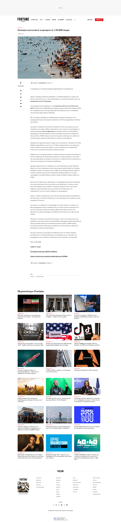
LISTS (41, 19)
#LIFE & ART (32, 276)
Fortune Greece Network (40, 487)
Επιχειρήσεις (58, 480)
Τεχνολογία (58, 484)
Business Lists (38, 480)
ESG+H (74, 477)
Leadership (58, 494)
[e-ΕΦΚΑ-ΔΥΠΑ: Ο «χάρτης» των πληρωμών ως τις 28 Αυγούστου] (59, 358)
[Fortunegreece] (23, 21)
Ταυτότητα (95, 480)
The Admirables (69, 19)
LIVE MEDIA (47, 19)
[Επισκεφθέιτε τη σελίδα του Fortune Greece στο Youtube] (61, 505)
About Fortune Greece (96, 477)
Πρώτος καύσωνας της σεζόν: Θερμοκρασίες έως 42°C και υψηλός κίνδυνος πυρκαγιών (58, 427)
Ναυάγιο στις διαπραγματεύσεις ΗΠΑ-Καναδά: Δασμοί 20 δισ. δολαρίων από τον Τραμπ (59, 344)
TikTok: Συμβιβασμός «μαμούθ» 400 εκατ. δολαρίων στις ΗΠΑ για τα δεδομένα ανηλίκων (87, 344)
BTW (72, 510)
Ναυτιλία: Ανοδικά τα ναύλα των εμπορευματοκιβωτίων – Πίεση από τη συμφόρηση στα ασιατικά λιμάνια (28, 371)
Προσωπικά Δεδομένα (96, 494)
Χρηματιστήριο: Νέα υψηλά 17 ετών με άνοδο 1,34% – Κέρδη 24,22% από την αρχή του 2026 (30, 344)
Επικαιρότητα (58, 477)
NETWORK (54, 19)
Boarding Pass (75, 480)
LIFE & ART (20, 27)
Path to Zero (75, 491)
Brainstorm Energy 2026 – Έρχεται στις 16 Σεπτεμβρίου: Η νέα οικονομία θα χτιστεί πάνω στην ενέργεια (59, 456)
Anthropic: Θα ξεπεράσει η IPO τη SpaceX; (86, 370)
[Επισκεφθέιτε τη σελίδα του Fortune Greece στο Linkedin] (58, 505)
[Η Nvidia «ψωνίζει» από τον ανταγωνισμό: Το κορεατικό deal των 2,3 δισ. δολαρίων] (59, 386)
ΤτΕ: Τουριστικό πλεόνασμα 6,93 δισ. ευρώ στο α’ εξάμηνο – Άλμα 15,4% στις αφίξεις (58, 316)
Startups (57, 489)
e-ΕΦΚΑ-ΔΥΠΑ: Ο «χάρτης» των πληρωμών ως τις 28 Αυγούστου (58, 371)
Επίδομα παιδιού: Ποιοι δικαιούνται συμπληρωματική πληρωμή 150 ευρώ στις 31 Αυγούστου (30, 400)
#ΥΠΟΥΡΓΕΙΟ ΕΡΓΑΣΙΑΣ (39, 276)
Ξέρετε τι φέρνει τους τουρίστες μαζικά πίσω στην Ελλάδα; (49, 256)
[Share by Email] (20, 103)
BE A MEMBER (61, 19)
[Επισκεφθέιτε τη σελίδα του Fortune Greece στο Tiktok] (64, 505)
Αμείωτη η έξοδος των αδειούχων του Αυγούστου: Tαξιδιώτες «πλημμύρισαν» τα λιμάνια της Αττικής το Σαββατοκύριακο (29, 428)
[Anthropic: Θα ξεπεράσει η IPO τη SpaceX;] (87, 358)
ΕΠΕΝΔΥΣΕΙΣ (76, 313)
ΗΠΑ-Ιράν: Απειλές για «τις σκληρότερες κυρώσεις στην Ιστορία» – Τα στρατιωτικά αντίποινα (29, 316)
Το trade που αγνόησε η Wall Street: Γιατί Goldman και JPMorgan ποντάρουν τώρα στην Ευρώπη (86, 316)
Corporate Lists (38, 477)
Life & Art (57, 482)
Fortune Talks (38, 484)
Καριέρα (57, 491)
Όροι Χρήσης (95, 491)
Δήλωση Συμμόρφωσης (97, 482)
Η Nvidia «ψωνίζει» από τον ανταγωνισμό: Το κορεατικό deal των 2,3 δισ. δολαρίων (58, 399)
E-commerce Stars (76, 487)
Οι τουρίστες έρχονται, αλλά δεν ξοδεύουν (43, 251)
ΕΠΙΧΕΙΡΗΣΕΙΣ (77, 341)
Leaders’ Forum (38, 482)
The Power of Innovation (77, 482)
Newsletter (94, 487)
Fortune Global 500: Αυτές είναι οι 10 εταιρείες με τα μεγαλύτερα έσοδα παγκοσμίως (87, 427)
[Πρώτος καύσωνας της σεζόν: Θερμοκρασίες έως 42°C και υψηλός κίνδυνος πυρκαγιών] (59, 414)
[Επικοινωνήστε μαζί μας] (66, 505)
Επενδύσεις (58, 487)
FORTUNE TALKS (34, 19)
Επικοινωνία (95, 484)
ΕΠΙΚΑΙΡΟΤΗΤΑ (21, 313)
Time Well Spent (75, 489)
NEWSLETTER (99, 19)
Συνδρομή (94, 489)
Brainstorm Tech (75, 484)
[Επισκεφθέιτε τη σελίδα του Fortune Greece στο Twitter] (56, 505)
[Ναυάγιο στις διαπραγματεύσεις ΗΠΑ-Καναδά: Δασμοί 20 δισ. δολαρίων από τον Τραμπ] (59, 331)
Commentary (58, 496)
